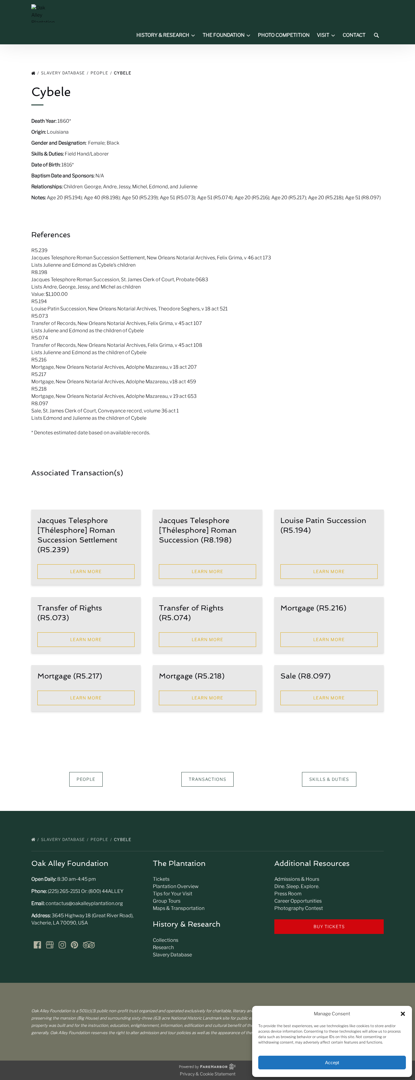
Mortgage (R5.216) (313, 607)
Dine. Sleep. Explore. (296, 886)
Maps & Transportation (178, 908)
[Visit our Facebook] (37, 944)
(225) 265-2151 (64, 891)
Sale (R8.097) (305, 676)
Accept (332, 1062)
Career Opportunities (298, 901)
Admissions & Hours (296, 879)
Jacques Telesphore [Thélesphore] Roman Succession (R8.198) (198, 530)
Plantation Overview (176, 886)
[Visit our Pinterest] (74, 944)
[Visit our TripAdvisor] (89, 944)
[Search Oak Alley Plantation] (376, 35)
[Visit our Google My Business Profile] (50, 944)
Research (163, 947)
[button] (403, 1014)
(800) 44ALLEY (106, 891)
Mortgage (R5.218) (192, 676)
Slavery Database (63, 72)
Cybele (123, 72)
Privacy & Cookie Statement (207, 1073)
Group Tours (166, 901)
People (100, 72)
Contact (354, 35)
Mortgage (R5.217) (69, 676)
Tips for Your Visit (172, 894)
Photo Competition (284, 35)
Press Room (287, 894)
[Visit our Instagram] (62, 944)
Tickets (161, 879)
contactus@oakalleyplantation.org (84, 903)
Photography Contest (298, 908)
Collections (165, 940)
